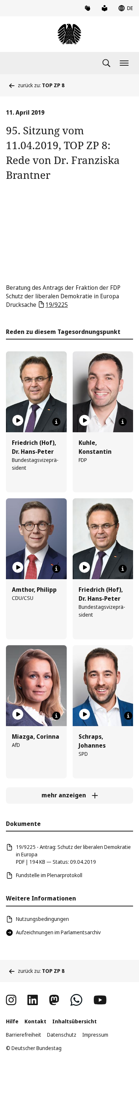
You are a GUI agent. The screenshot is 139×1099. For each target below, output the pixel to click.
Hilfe (12, 1021)
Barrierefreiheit (23, 1034)
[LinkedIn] (32, 1000)
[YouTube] (100, 1000)
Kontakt (35, 1021)
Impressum (95, 1034)
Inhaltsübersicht (74, 1021)
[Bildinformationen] (56, 421)
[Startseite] (69, 34)
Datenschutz (61, 1034)
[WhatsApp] (76, 1000)
